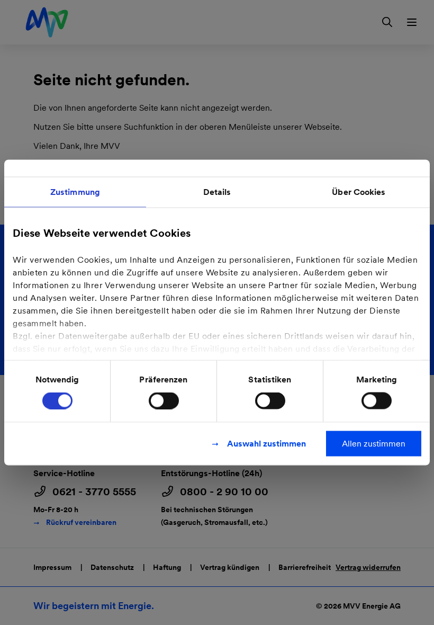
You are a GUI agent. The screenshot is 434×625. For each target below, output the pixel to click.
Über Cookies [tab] (358, 192)
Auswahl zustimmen (266, 444)
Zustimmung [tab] (75, 192)
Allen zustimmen (373, 444)
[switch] (164, 400)
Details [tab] (217, 192)
